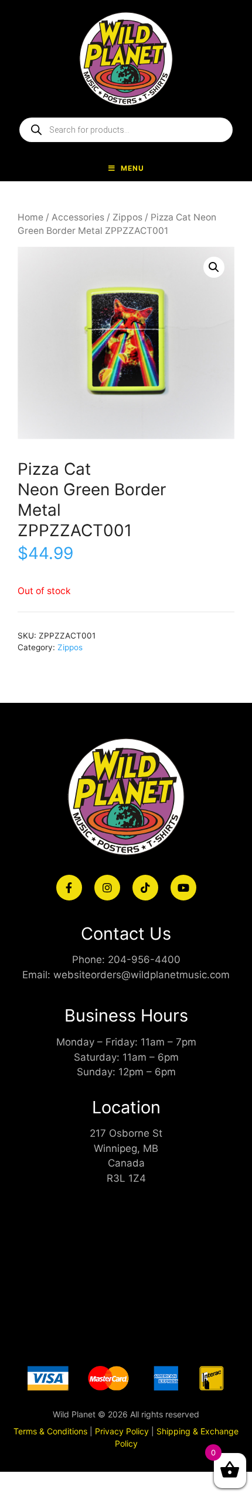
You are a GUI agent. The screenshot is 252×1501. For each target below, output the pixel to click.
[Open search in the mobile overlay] (126, 130)
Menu (132, 168)
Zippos (127, 217)
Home (30, 217)
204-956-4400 (144, 959)
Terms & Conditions (50, 1431)
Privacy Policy (122, 1431)
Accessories (78, 217)
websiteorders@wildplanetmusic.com (141, 975)
